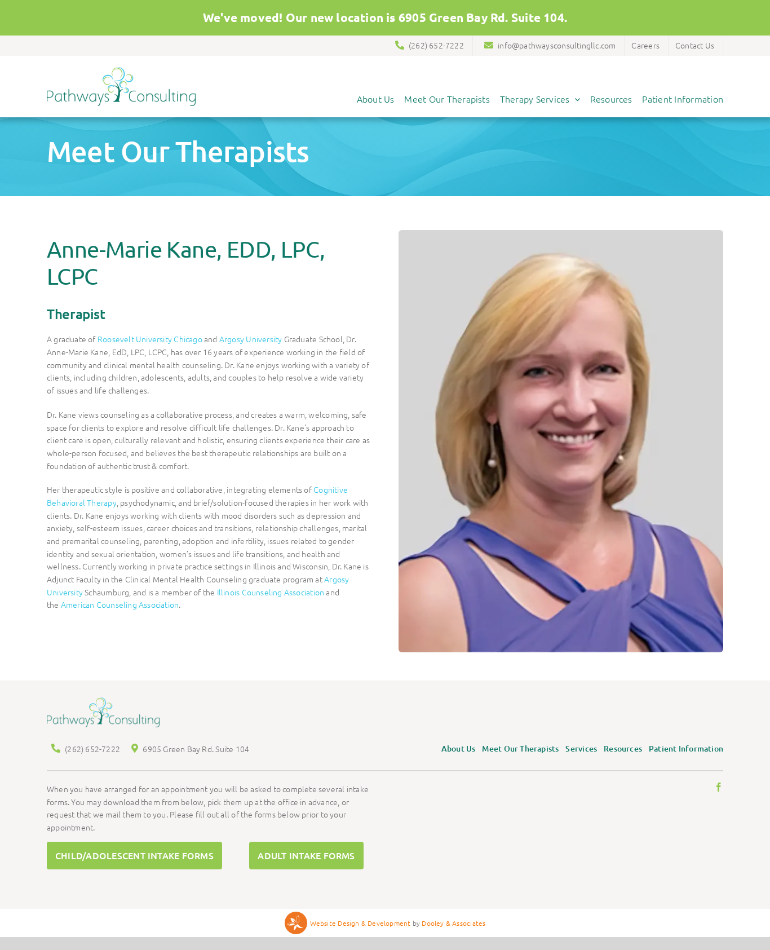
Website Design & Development (360, 922)
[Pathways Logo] (121, 71)
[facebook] (718, 787)
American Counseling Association (120, 604)
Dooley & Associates (453, 922)
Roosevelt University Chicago (150, 338)
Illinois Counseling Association (271, 592)
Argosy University (251, 338)
